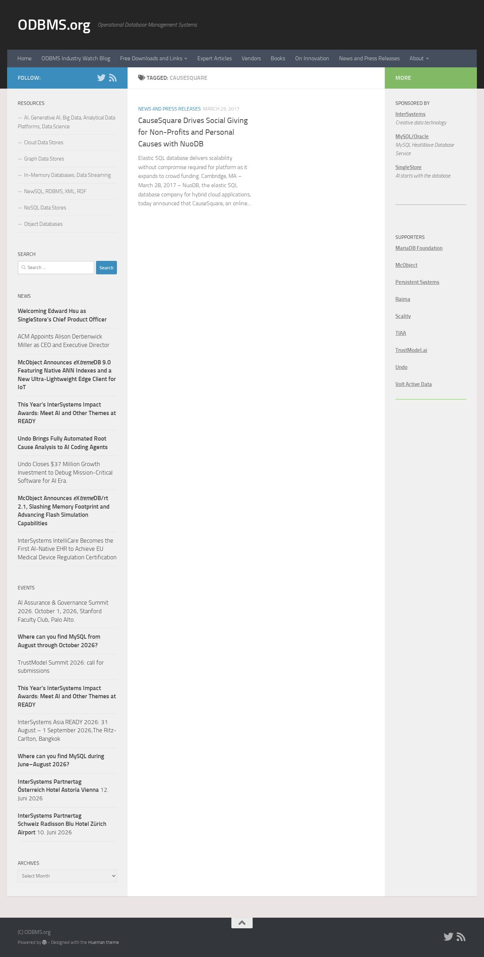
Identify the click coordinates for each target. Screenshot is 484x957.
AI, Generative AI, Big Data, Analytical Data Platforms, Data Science (66, 122)
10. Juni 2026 (62, 824)
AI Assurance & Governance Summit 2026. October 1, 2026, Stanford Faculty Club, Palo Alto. (63, 611)
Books (278, 58)
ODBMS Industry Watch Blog (75, 58)
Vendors (251, 58)
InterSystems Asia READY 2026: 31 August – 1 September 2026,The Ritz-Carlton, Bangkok (67, 730)
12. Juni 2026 (63, 790)
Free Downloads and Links (151, 58)
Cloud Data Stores (43, 142)
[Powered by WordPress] (44, 942)
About (417, 58)
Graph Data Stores (44, 159)
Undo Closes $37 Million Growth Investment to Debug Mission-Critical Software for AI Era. (65, 472)
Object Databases (43, 224)
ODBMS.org (54, 25)
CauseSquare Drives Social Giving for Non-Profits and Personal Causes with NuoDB (193, 132)
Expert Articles (214, 58)
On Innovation (312, 58)
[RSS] (112, 77)
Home (24, 58)
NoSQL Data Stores (45, 208)
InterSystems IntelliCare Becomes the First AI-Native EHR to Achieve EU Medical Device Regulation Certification (67, 549)
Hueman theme (103, 942)
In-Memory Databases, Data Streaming (67, 175)
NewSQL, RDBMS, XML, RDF (55, 191)
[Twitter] (101, 77)
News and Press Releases (369, 58)
